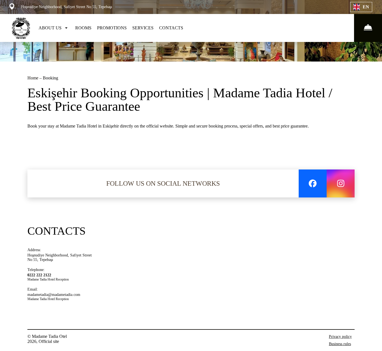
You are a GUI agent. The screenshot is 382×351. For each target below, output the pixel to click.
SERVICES (143, 27)
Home (33, 78)
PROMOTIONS (112, 27)
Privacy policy (340, 336)
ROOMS (83, 27)
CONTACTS (171, 27)
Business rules (340, 344)
